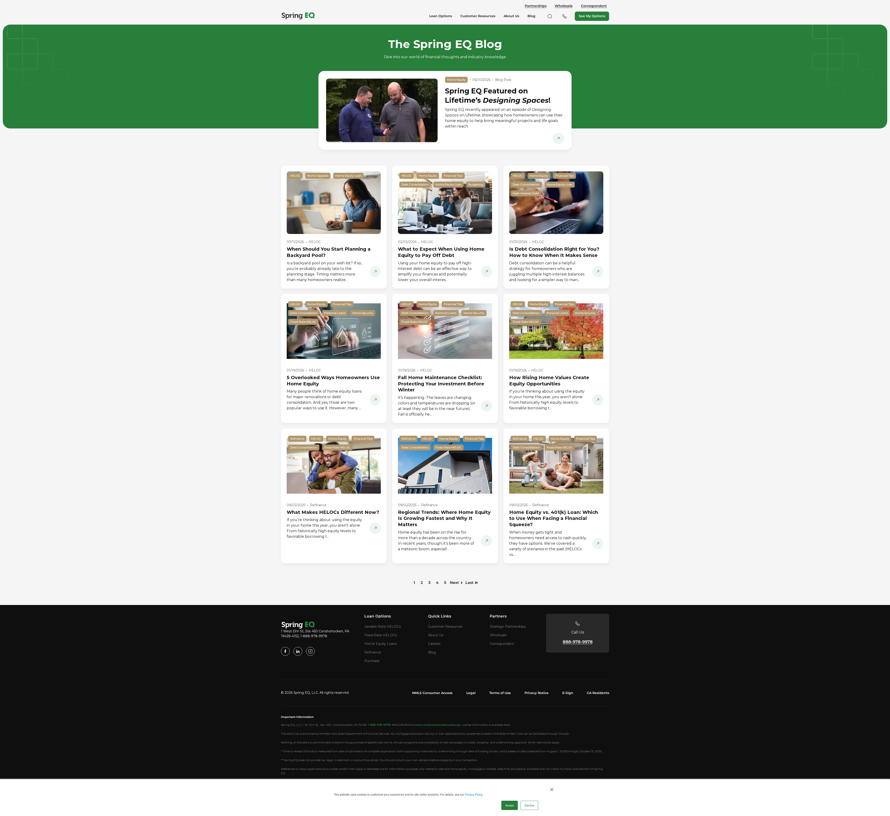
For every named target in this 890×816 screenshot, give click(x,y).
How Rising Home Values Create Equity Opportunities (549, 381)
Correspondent (594, 6)
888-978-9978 (578, 641)
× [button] (551, 788)
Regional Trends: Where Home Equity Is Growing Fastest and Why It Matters (444, 518)
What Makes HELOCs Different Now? (333, 512)
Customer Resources (445, 626)
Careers (434, 644)
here (507, 724)
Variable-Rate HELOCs (382, 626)
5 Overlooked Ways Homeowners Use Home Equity (333, 381)
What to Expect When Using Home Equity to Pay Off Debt (441, 252)
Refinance (372, 652)
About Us (435, 635)
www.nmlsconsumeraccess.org (437, 724)
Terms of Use (500, 693)
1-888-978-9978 (379, 724)
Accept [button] (509, 805)
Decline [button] (529, 805)
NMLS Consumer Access (432, 693)
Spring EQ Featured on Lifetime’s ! (497, 96)
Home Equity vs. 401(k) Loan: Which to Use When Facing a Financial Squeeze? (553, 518)
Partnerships (536, 6)
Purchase (372, 661)
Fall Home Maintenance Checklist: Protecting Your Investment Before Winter (441, 384)
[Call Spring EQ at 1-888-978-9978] (564, 16)
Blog (432, 652)
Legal (471, 693)
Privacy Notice (536, 693)
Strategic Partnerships (508, 626)
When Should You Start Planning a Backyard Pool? (329, 252)
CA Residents (598, 693)
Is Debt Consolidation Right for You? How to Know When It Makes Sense (554, 252)
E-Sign (567, 693)
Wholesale (564, 6)
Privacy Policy (473, 794)
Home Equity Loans (380, 644)
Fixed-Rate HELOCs (380, 635)
